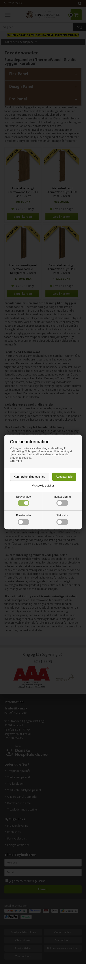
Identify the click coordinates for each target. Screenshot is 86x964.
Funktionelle (23, 515)
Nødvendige (23, 496)
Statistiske (62, 515)
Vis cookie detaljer (43, 485)
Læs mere (16, 460)
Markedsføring (62, 496)
